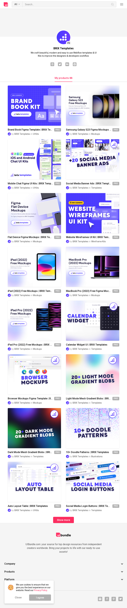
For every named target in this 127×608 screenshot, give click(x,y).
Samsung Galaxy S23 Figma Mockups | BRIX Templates (89, 129)
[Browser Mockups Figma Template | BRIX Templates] (34, 374)
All (15, 4)
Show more (63, 520)
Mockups (95, 134)
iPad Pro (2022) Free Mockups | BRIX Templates (31, 344)
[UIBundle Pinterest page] (114, 599)
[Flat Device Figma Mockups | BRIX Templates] (34, 213)
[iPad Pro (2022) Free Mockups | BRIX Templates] (34, 321)
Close (18, 597)
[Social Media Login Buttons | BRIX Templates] (92, 482)
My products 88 (63, 78)
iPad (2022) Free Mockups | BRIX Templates (31, 291)
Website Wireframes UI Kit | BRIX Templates (89, 237)
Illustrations (97, 456)
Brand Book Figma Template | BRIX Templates (31, 129)
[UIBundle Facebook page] (107, 599)
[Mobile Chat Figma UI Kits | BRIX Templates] (34, 159)
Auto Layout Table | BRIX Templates (28, 506)
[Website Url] (52, 64)
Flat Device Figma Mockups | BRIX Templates (31, 237)
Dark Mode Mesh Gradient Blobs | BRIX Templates (31, 452)
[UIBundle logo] (6, 4)
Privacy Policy (40, 590)
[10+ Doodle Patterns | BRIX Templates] (92, 428)
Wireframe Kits (98, 241)
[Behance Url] (67, 64)
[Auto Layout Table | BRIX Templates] (34, 482)
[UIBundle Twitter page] (120, 599)
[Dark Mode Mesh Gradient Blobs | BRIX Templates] (34, 428)
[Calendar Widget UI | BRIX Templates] (92, 321)
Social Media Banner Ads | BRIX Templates (89, 183)
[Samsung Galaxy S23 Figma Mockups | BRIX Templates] (92, 106)
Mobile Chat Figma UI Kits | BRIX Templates (31, 183)
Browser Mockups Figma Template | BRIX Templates (31, 398)
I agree (40, 597)
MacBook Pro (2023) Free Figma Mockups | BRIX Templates (89, 291)
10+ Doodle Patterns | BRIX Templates (87, 452)
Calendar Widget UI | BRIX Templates (86, 344)
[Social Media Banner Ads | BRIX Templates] (92, 159)
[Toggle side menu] (121, 4)
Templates (96, 188)
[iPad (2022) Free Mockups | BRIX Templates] (34, 267)
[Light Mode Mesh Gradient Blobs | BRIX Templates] (92, 374)
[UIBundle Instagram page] (100, 599)
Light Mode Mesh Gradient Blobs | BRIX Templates (89, 398)
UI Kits (36, 134)
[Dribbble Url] (75, 64)
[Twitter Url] (60, 64)
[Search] (112, 4)
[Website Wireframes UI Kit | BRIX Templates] (92, 213)
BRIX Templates (22, 134)
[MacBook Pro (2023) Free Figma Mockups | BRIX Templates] (92, 267)
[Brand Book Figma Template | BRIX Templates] (34, 106)
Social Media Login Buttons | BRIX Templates (89, 506)
